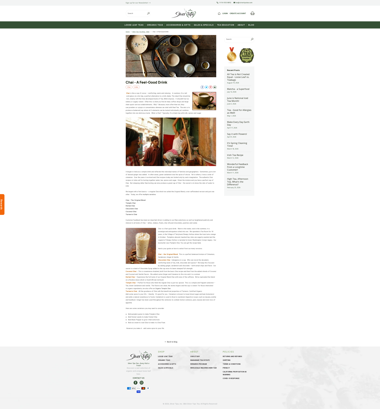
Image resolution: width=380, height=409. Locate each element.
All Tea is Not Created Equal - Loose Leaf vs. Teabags (238, 77)
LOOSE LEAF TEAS (165, 356)
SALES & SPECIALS (165, 368)
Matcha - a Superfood (238, 88)
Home (128, 32)
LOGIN (225, 13)
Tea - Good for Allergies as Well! (239, 111)
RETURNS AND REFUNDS (232, 356)
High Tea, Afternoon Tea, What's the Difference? (237, 181)
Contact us (138, 378)
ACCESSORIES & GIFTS (167, 364)
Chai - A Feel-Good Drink (160, 32)
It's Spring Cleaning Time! (237, 144)
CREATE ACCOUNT (238, 13)
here (199, 243)
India (136, 87)
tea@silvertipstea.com (243, 3)
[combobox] (138, 13)
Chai (129, 87)
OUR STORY (195, 356)
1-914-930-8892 (224, 3)
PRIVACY (226, 368)
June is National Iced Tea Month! (237, 99)
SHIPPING (226, 360)
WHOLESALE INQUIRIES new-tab (203, 368)
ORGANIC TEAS (164, 360)
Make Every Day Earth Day (238, 123)
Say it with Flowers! (237, 133)
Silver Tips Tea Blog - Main (140, 32)
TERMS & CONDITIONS (232, 364)
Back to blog (172, 342)
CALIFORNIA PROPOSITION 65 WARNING (235, 373)
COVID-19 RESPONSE (231, 378)
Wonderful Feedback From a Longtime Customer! (237, 167)
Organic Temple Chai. (163, 288)
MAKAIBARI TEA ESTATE (200, 360)
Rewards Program (198, 364)
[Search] (148, 13)
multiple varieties (149, 194)
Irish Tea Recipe (235, 154)
